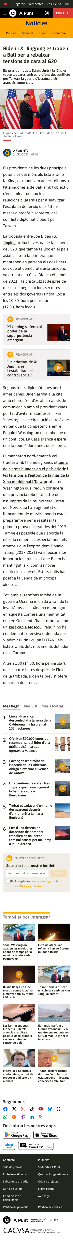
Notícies (36, 23)
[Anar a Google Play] (16, 1135)
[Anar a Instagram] (24, 1109)
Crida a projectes (49, 1181)
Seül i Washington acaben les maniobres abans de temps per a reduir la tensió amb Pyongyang (17, 951)
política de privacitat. (29, 885)
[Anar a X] (15, 1109)
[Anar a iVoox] (15, 1116)
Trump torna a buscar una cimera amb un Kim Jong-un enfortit (54, 990)
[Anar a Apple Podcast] (24, 1116)
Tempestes (36, 4)
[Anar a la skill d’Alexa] (9, 1146)
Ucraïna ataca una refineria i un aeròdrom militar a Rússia (53, 948)
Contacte (9, 1159)
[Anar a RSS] (41, 1116)
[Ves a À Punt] (21, 13)
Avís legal (44, 1196)
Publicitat (44, 1159)
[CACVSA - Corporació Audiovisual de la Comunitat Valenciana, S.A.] (32, 1230)
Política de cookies (50, 1207)
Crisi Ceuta (54, 4)
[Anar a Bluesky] (51, 1109)
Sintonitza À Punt (49, 1167)
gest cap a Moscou (25, 627)
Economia (59, 33)
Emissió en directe (14, 1174)
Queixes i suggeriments (53, 1174)
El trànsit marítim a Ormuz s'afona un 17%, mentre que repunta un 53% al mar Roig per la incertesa (53, 1032)
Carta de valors (12, 1188)
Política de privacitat (16, 1207)
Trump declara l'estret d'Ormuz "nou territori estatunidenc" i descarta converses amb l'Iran (54, 1076)
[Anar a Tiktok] (32, 1109)
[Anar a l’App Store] (46, 1135)
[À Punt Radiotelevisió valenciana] (24, 1220)
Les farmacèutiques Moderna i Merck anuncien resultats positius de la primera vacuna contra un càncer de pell (17, 1034)
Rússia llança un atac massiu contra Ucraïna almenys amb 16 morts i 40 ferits (18, 992)
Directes (63, 13)
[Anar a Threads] (59, 1109)
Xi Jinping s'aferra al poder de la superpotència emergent (24, 333)
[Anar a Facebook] (6, 1109)
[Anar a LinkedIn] (32, 1116)
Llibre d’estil (46, 1188)
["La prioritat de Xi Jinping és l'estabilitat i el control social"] (58, 368)
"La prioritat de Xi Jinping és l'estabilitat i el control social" (22, 368)
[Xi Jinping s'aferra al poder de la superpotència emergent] (58, 332)
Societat (27, 33)
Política (11, 33)
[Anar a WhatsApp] (6, 1116)
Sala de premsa (13, 1167)
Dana (42, 33)
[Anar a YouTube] (42, 1109)
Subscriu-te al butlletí (16, 1181)
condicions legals (42, 881)
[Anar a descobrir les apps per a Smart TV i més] (36, 1146)
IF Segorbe (18, 4)
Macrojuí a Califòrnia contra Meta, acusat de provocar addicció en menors (18, 1076)
